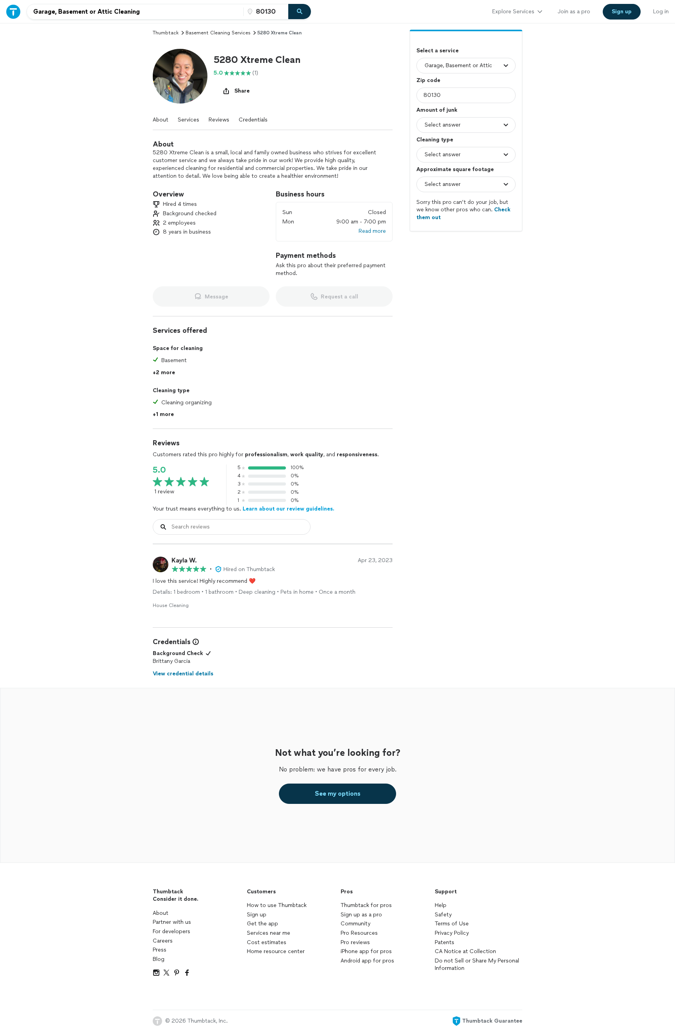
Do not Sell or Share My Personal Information (477, 964)
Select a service (437, 50)
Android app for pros (367, 960)
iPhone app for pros (366, 951)
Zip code (428, 80)
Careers (163, 940)
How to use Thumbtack (277, 905)
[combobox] (135, 11)
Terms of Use (452, 923)
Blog (158, 959)
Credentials (253, 119)
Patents (444, 942)
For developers (171, 931)
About (160, 119)
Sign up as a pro (361, 914)
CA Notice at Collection (465, 951)
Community (355, 923)
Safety (443, 914)
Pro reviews (355, 942)
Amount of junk (436, 110)
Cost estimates (266, 942)
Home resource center (276, 951)
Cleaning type (434, 139)
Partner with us (172, 922)
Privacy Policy (452, 933)
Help (440, 905)
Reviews (219, 119)
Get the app (262, 923)
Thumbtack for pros (366, 905)
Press (159, 949)
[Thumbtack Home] (13, 11)
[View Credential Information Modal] (195, 641)
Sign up (256, 914)
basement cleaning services (218, 33)
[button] (180, 76)
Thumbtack (166, 33)
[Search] (299, 12)
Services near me (268, 933)
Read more (372, 231)
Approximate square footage (455, 169)
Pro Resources (359, 933)
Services (188, 119)
